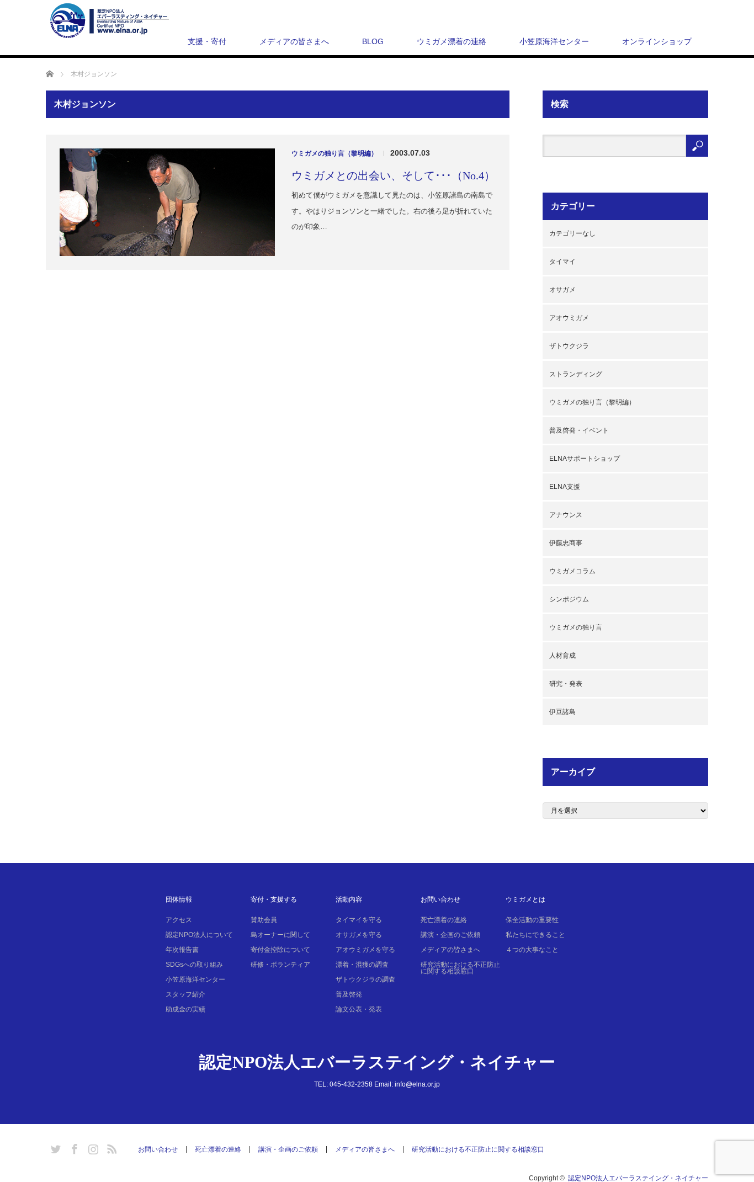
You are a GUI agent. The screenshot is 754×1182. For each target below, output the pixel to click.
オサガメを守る (359, 934)
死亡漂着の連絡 (444, 920)
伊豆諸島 (562, 712)
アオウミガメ (569, 318)
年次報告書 (182, 949)
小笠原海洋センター (554, 41)
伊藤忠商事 (565, 543)
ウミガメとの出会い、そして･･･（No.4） (393, 175)
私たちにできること (535, 934)
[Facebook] (73, 1147)
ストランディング (575, 374)
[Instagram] (91, 1147)
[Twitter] (54, 1147)
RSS (110, 1147)
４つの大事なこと (532, 949)
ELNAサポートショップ (584, 458)
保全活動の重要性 (532, 920)
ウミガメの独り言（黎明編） (334, 153)
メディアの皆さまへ (294, 41)
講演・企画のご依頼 (450, 934)
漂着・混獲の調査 (362, 964)
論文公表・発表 (359, 1009)
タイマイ (562, 261)
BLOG (373, 41)
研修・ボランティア (280, 964)
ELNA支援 (564, 487)
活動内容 (349, 899)
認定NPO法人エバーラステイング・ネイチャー (377, 1062)
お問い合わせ (440, 899)
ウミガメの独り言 (575, 627)
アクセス (179, 920)
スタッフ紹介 (185, 994)
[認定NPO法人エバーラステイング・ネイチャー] (109, 21)
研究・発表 (565, 684)
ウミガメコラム (572, 571)
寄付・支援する (274, 899)
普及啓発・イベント (579, 430)
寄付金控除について (280, 949)
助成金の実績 (185, 1009)
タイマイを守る (359, 920)
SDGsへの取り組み (194, 964)
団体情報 (179, 899)
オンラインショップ (657, 41)
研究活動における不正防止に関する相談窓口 (460, 968)
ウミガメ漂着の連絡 (451, 41)
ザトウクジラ (569, 346)
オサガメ (562, 290)
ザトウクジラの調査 (365, 979)
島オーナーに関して (280, 934)
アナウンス (565, 515)
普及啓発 (349, 994)
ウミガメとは (525, 899)
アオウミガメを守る (365, 949)
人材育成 (562, 655)
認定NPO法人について (199, 934)
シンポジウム (569, 599)
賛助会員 (264, 920)
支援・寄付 (207, 41)
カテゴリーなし (572, 233)
